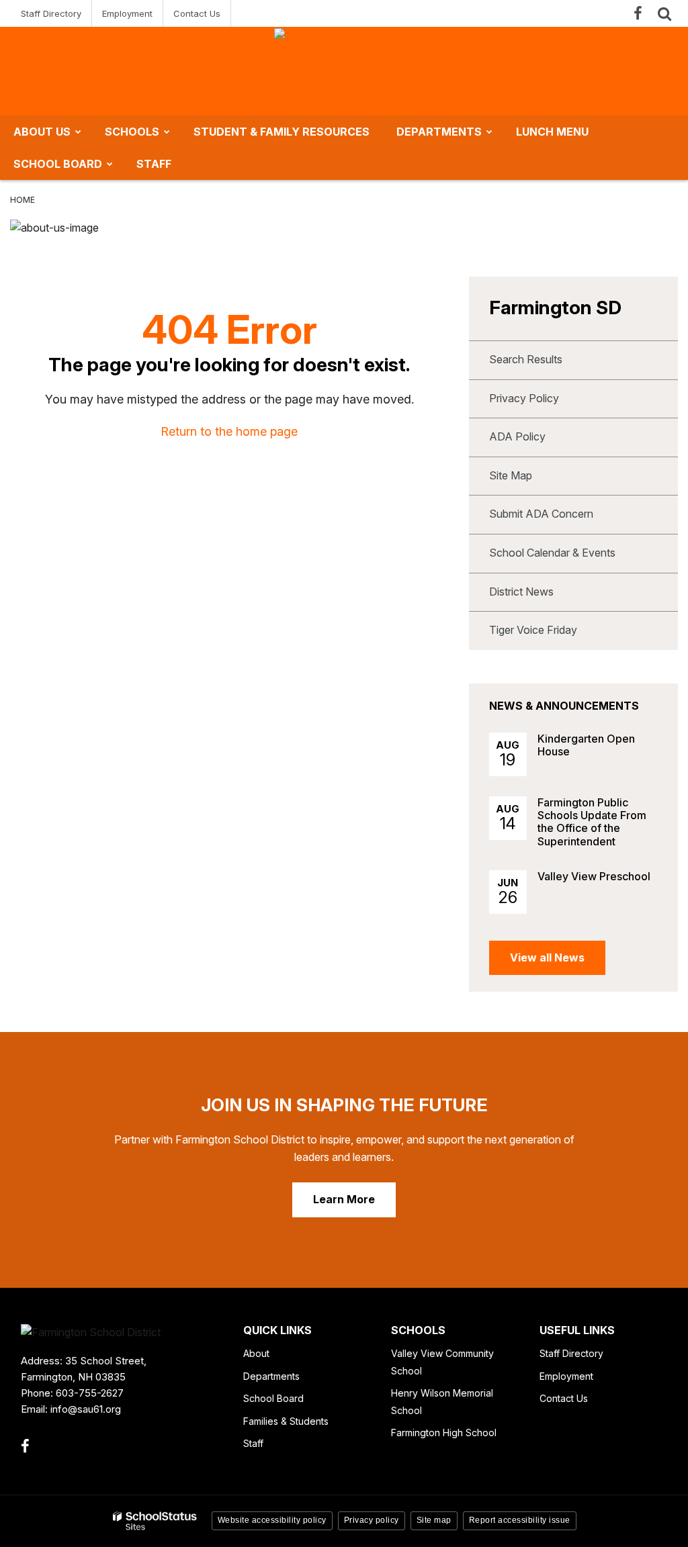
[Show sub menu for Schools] (167, 131)
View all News (547, 957)
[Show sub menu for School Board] (110, 164)
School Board (273, 1398)
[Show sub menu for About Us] (78, 131)
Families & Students (286, 1421)
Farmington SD (555, 307)
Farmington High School (444, 1432)
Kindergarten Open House (586, 745)
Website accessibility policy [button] (272, 1520)
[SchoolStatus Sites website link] (155, 1521)
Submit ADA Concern (541, 513)
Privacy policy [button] (371, 1520)
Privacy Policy (524, 398)
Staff (253, 1443)
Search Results (525, 359)
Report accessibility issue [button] (519, 1520)
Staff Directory (51, 13)
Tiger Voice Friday (533, 630)
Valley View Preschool (594, 876)
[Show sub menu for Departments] (489, 131)
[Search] (664, 13)
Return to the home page (229, 431)
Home (22, 200)
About (256, 1353)
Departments (271, 1376)
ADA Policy (517, 436)
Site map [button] (434, 1520)
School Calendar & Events (552, 552)
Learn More (344, 1199)
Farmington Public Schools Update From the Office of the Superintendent (592, 822)
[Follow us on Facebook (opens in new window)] (637, 13)
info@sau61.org (85, 1409)
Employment (127, 13)
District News (521, 591)
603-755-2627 (90, 1393)
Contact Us (196, 13)
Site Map (510, 475)
